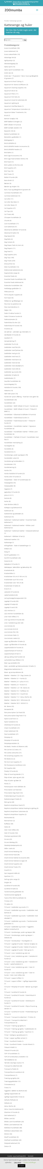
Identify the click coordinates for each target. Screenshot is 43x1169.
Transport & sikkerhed (11, 1066)
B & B (6, 115)
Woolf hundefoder (10, 1137)
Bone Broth (8, 180)
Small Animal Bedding (11, 851)
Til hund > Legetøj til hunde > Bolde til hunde (19, 947)
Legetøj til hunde (10, 601)
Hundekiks (7, 449)
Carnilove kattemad (10, 196)
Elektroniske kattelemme (12, 270)
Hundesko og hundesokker (13, 461)
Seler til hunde (9, 833)
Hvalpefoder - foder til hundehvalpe (16, 480)
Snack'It (6, 870)
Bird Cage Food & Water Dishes (14, 159)
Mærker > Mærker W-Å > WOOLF (15, 703)
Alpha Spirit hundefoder (12, 70)
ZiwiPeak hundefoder (11, 1140)
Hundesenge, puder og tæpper (14, 455)
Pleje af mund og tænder (12, 774)
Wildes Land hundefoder (12, 1122)
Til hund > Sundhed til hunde (14, 992)
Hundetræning (9, 467)
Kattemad (7, 517)
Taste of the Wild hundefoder (14, 898)
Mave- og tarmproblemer (12, 672)
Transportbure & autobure (13, 1072)
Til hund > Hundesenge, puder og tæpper (18, 932)
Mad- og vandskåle (10, 663)
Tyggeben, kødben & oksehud (14, 1091)
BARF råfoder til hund (11, 125)
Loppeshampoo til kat (11, 654)
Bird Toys (7, 171)
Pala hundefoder (10, 734)
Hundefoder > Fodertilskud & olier (15, 418)
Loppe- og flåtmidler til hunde (14, 644)
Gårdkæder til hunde (11, 335)
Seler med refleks (10, 830)
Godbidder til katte (10, 375)
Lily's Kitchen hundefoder (12, 614)
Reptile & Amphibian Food (13, 805)
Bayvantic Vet (8, 131)
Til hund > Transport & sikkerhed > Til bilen (18, 1017)
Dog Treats (8, 261)
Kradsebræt (8, 570)
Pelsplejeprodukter (10, 743)
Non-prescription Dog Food (13, 716)
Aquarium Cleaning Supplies (14, 88)
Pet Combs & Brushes (11, 753)
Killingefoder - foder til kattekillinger (16, 546)
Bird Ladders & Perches (12, 165)
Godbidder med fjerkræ (12, 350)
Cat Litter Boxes (9, 205)
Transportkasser (9, 1075)
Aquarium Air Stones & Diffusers (15, 84)
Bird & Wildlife (9, 143)
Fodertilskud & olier (10, 322)
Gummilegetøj (9, 384)
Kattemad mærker (10, 539)
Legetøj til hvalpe (10, 604)
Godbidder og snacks (11, 372)
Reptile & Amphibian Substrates (15, 811)
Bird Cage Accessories (11, 156)
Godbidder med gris (11, 353)
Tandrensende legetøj (11, 895)
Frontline (7, 329)
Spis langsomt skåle (11, 873)
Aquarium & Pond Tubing (12, 81)
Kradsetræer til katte (11, 586)
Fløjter (6, 310)
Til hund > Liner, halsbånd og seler (16, 953)
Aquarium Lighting (10, 103)
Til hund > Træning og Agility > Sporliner (17, 1032)
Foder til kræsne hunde (12, 316)
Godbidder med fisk (11, 347)
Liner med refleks (10, 617)
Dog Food (7, 251)
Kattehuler (7, 511)
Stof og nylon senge (10, 879)
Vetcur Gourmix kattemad (12, 1109)
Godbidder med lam (11, 363)
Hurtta (6, 470)
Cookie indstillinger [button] (30, 1162)
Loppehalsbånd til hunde (12, 647)
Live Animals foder (10, 635)
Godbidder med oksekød (12, 366)
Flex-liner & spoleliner (11, 304)
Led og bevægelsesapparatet (14, 598)
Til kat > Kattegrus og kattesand (14, 1035)
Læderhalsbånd (9, 595)
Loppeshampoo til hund (12, 651)
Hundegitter (8, 446)
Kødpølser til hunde (11, 564)
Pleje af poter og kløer (11, 780)
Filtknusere (8, 292)
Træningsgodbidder (11, 1081)
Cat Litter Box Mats (10, 202)
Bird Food (7, 162)
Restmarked (8, 817)
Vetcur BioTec (8, 1106)
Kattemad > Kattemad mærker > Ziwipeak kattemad (21, 531)
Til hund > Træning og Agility (14, 1026)
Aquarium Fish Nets (11, 97)
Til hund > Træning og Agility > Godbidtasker (19, 1029)
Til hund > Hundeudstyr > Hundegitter (17, 941)
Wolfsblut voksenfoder (11, 1131)
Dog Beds (7, 239)
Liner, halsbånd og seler (12, 623)
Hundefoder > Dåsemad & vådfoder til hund (19, 414)
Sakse (6, 827)
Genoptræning (9, 341)
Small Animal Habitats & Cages (14, 861)
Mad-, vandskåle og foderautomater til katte (19, 666)
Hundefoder (8, 403)
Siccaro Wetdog (9, 842)
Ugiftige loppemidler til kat (13, 1097)
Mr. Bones (7, 706)
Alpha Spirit (8, 67)
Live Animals (8, 626)
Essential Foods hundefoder (13, 279)
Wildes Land (8, 1118)
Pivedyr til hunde (10, 771)
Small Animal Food (10, 855)
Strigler (6, 882)
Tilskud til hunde (10, 1050)
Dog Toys (7, 258)
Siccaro (6, 839)
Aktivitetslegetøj (9, 64)
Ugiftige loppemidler (11, 1094)
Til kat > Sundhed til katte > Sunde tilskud (18, 1044)
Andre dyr (7, 73)
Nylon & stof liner (10, 719)
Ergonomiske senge (10, 273)
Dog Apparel (8, 236)
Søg (25, 40)
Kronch (6, 589)
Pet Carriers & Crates (11, 750)
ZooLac (6, 1146)
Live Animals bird (10, 629)
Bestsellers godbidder (11, 137)
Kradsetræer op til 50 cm (12, 580)
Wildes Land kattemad (11, 1125)
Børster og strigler (10, 186)
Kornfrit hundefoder (11, 558)
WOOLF (6, 1134)
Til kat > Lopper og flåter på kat (14, 1038)
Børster (6, 183)
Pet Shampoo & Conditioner (13, 765)
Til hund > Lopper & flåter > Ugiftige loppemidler (20, 981)
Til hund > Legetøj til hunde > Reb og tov (17, 950)
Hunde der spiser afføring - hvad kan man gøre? (20, 397)
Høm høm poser (9, 394)
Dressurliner (8, 264)
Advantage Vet (9, 57)
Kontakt (30, 1156)
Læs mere (17, 1162)
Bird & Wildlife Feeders (12, 149)
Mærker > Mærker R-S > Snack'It (15, 694)
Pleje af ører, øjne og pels (12, 777)
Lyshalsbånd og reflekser (12, 660)
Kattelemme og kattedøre (12, 514)
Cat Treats (7, 214)
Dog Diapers (8, 248)
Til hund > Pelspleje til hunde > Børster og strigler (21, 987)
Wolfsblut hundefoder (11, 1128)
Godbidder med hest (11, 356)
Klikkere (7, 549)
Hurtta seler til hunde (11, 477)
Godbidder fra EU (10, 344)
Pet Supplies (8, 768)
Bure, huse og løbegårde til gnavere (16, 190)
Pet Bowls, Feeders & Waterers (14, 746)
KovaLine (7, 561)
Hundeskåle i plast (10, 458)
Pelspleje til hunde (10, 740)
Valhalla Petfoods (10, 1100)
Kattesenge (8, 542)
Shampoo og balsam (11, 836)
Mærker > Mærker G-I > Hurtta (14, 678)
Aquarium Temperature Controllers (16, 109)
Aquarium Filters (10, 94)
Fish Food (7, 298)
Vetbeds (7, 1103)
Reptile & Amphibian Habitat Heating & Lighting (20, 808)
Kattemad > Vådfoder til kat (13, 536)
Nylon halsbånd (9, 722)
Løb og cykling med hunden (13, 657)
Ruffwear (7, 824)
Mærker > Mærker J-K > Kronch (14, 685)
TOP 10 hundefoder (10, 1053)
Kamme (6, 498)
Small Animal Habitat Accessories (15, 858)
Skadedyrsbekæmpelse (12, 845)
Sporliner (7, 876)
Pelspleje (7, 737)
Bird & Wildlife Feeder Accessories (15, 146)
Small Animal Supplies (11, 864)
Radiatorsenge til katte (11, 799)
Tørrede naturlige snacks (12, 1063)
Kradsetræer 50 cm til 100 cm (14, 576)
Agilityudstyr (8, 60)
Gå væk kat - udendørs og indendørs (16, 332)
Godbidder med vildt (11, 369)
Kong (6, 552)
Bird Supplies (8, 168)
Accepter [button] (21, 1166)
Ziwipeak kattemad (10, 1143)
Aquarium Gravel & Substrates (14, 100)
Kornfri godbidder (10, 555)
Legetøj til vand (9, 607)
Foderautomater (9, 319)
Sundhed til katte (10, 889)
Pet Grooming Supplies (12, 756)
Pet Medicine (8, 759)
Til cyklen (7, 904)
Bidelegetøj (8, 140)
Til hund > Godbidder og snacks (15, 907)
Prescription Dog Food (11, 793)
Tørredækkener (9, 1060)
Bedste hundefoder (10, 134)
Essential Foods (9, 276)
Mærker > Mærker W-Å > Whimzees (16, 700)
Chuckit (6, 220)
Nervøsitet (7, 709)
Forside (6, 21)
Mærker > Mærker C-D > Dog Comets (16, 675)
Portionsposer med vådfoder (13, 787)
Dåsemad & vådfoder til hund (14, 230)
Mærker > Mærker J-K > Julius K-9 (15, 681)
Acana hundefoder (10, 48)
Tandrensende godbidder (13, 892)
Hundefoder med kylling (12, 443)
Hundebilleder (9, 400)
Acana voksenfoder (10, 54)
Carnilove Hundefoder (11, 193)
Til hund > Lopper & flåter (13, 978)
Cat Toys (7, 211)
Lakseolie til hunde (10, 592)
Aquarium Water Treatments (14, 112)
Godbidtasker (8, 378)
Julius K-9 (7, 495)
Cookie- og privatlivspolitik (16, 1156)
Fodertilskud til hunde (11, 326)
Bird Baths (7, 152)
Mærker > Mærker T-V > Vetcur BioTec (17, 697)
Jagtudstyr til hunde (11, 492)
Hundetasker (8, 464)
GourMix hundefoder (11, 381)
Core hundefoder (10, 224)
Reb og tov (7, 802)
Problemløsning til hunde (12, 796)
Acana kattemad (9, 51)
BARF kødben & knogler (12, 122)
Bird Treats (8, 174)
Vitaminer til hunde (10, 1112)
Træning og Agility (10, 1078)
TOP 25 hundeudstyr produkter (14, 1057)
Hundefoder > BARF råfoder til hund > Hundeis (20, 406)
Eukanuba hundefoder (11, 285)
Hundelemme (8, 452)
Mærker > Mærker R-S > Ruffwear (15, 691)
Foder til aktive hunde (11, 313)
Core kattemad (9, 227)
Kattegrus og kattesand (12, 507)
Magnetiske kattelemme (12, 669)
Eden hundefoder (10, 267)
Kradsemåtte (8, 573)
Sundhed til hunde (10, 886)
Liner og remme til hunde (12, 620)
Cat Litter (7, 199)
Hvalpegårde (8, 483)
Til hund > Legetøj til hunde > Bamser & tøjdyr (19, 944)
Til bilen (7, 901)
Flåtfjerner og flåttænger (12, 301)
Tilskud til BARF (9, 1047)
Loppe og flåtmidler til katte (13, 641)
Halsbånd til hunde (10, 387)
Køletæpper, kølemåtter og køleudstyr (17, 567)
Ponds (6, 784)
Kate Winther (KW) (10, 504)
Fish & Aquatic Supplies (12, 295)
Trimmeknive (8, 1084)
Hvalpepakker (8, 486)
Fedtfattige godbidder (11, 288)
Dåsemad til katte (10, 233)
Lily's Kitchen (8, 610)
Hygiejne (7, 489)
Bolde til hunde (9, 177)
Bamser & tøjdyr (9, 119)
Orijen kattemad (9, 731)
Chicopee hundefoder (11, 217)
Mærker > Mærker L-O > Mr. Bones (15, 688)
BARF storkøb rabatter (11, 128)
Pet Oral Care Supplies (11, 762)
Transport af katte (10, 1069)
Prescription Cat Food (11, 790)
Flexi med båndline (10, 307)
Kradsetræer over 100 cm (12, 583)
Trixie (6, 1088)
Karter (6, 501)
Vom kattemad (9, 1115)
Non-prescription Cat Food (13, 712)
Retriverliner (8, 821)
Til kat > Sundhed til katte (12, 1041)
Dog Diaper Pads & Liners (12, 245)
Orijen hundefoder (10, 728)
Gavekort (7, 338)
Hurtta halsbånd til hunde (13, 473)
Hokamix (7, 390)
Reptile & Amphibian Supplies (14, 814)
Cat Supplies (8, 208)
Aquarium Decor (9, 91)
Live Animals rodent (11, 638)
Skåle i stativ (8, 848)
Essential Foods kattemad (12, 282)
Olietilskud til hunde (11, 725)
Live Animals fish (10, 632)
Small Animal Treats (11, 867)
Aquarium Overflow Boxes (13, 106)
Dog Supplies (8, 254)
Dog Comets (8, 242)
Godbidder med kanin (11, 360)
